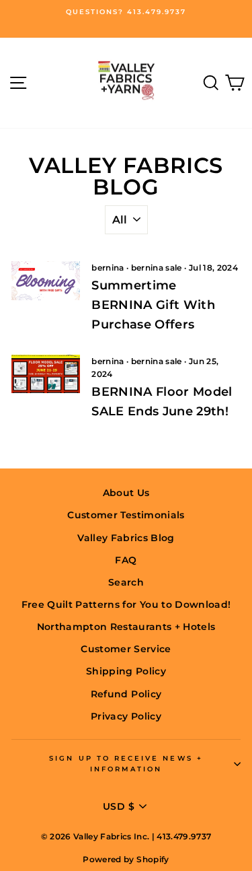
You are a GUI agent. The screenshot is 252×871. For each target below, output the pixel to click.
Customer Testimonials (125, 515)
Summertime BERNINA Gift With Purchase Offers (153, 305)
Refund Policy (126, 694)
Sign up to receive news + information (126, 763)
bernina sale (156, 268)
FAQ (125, 560)
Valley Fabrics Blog (125, 537)
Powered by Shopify (126, 859)
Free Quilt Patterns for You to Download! (126, 604)
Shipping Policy (126, 671)
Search (126, 582)
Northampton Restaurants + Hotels (126, 626)
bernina (107, 268)
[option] (126, 12)
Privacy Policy (126, 716)
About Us (126, 492)
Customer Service (126, 648)
